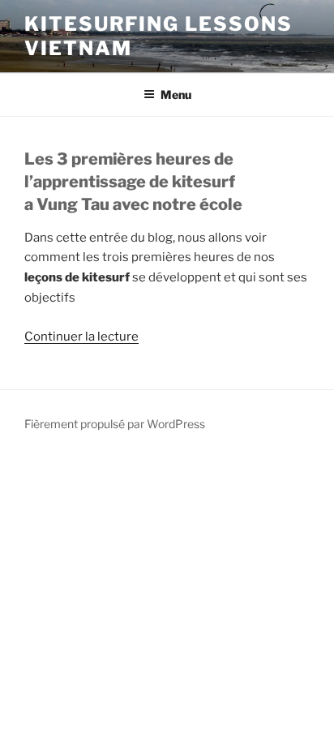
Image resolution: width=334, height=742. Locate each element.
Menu (176, 94)
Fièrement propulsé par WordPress (114, 424)
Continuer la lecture (81, 336)
